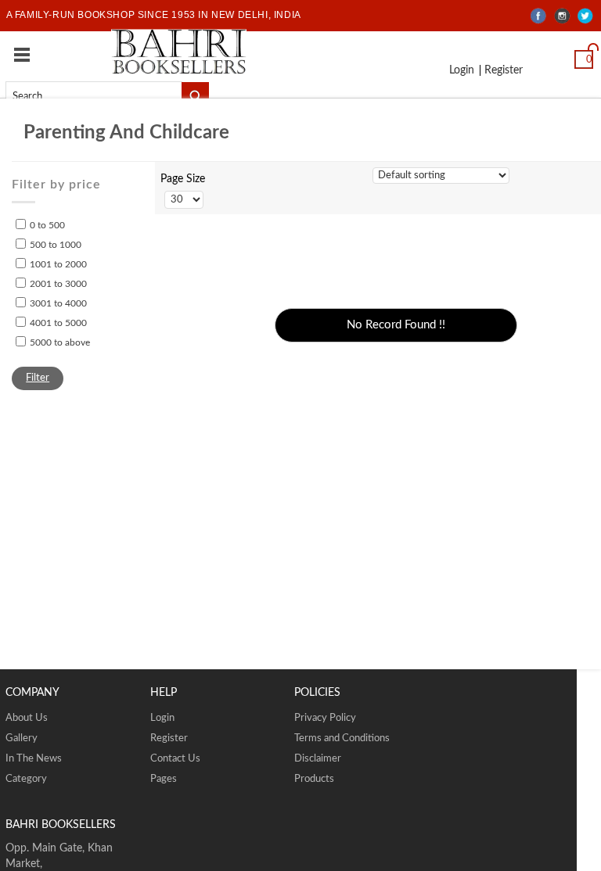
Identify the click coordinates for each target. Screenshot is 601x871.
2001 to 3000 (58, 284)
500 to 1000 (55, 244)
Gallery (21, 738)
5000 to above (60, 342)
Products (314, 779)
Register (498, 71)
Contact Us (175, 759)
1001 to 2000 (58, 264)
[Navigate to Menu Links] (22, 54)
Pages (163, 779)
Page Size (182, 179)
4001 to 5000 (58, 323)
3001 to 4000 (58, 303)
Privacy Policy (325, 718)
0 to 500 (47, 225)
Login (460, 71)
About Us (26, 718)
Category (26, 779)
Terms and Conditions (342, 738)
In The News (33, 759)
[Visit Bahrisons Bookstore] (179, 51)
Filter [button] (37, 378)
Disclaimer (317, 759)
